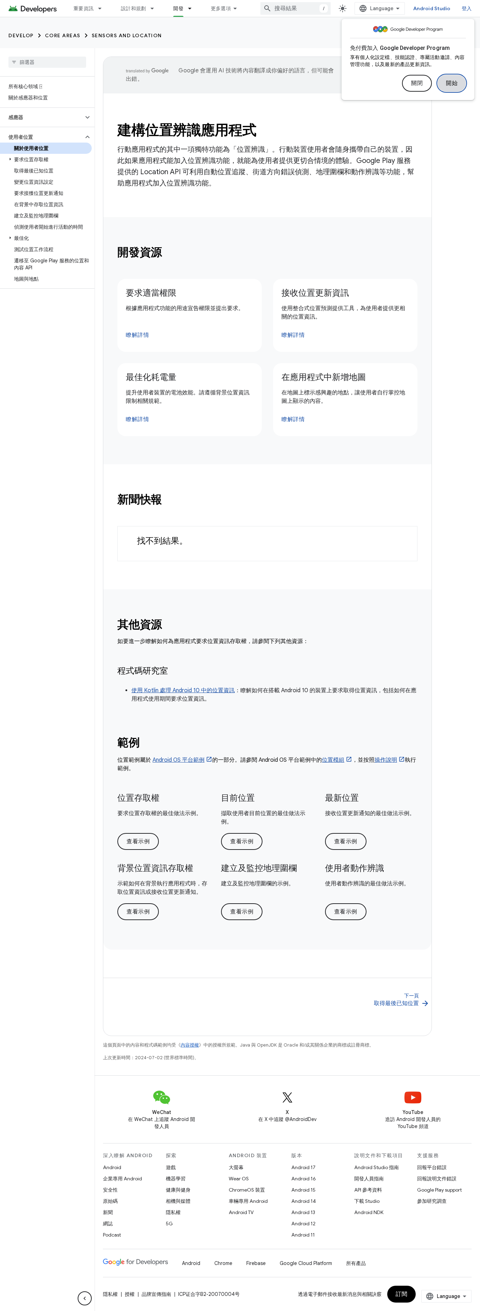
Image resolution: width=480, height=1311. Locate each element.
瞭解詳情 (137, 335)
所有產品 (356, 1263)
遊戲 (171, 1167)
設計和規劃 (133, 8)
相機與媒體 (178, 1201)
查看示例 (138, 841)
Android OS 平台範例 (179, 759)
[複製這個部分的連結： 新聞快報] (171, 500)
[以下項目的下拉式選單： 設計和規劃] (155, 8)
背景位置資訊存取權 (155, 868)
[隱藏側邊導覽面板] (85, 1298)
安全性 (110, 1190)
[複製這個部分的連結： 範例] (149, 743)
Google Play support (439, 1190)
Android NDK (368, 1212)
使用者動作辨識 (354, 868)
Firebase (256, 1263)
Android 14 (303, 1201)
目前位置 (238, 798)
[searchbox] (47, 62)
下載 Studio (367, 1201)
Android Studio (431, 8)
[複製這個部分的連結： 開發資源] (171, 253)
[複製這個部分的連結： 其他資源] (171, 625)
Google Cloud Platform (306, 1263)
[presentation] (267, 252)
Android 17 (303, 1167)
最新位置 (342, 798)
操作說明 (386, 759)
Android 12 (303, 1223)
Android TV (241, 1212)
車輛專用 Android (248, 1201)
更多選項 (221, 8)
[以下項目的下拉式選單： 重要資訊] (102, 8)
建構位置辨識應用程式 (186, 130)
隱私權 (173, 1212)
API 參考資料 (368, 1190)
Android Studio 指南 (376, 1167)
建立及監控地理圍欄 (259, 868)
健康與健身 (178, 1190)
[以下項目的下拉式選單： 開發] (192, 8)
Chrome (223, 1263)
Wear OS (239, 1178)
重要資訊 (83, 8)
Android (112, 1167)
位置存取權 (138, 798)
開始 (452, 83)
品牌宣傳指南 (156, 1294)
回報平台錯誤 (432, 1167)
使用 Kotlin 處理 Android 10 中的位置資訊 (183, 690)
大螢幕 (236, 1167)
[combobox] (295, 8)
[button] (41, 117)
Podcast (112, 1235)
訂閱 (401, 1294)
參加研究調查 (432, 1201)
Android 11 (303, 1235)
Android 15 (303, 1190)
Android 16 (303, 1178)
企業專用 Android (122, 1178)
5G (169, 1223)
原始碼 (110, 1201)
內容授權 (190, 1045)
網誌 (108, 1223)
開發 (178, 8)
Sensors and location (127, 35)
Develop (21, 35)
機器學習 (176, 1178)
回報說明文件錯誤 (436, 1178)
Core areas (62, 35)
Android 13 (303, 1212)
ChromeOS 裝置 (247, 1190)
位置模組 (333, 759)
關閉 (417, 83)
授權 (130, 1294)
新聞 (108, 1212)
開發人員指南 (369, 1178)
